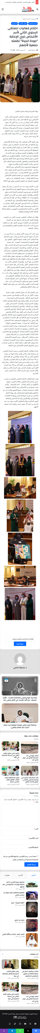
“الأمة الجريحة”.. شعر (17, 902)
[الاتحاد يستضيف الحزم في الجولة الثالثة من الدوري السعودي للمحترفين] (29, 964)
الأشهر (33, 875)
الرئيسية (33, 19)
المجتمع (14, 23)
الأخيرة (20, 875)
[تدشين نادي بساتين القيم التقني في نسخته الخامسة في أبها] (10, 746)
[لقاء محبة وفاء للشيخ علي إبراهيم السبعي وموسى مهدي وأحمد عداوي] (29, 771)
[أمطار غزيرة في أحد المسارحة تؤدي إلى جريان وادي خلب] (29, 747)
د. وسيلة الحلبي (32, 50)
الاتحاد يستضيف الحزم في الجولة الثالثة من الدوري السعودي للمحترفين (30, 973)
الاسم (36, 829)
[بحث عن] (37, 10)
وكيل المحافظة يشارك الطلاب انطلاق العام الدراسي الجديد (12, 779)
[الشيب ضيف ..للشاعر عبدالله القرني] (32, 940)
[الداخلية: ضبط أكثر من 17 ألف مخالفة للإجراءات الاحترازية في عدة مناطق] (32, 884)
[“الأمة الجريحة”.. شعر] (32, 909)
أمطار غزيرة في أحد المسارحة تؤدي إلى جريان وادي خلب (18, 2)
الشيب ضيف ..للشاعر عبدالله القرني (13, 934)
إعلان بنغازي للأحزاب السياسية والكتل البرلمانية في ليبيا (10, 973)
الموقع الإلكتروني (33, 847)
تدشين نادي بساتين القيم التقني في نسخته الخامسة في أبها (10, 755)
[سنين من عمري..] (32, 925)
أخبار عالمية (23, 23)
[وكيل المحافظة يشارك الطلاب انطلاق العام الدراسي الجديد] (10, 771)
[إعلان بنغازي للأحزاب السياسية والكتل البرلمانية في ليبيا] (10, 964)
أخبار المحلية (26, 19)
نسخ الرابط (20, 644)
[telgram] (4, 1024)
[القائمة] (3, 10)
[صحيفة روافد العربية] (28, 9)
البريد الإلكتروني (33, 838)
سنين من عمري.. (19, 920)
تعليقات (6, 875)
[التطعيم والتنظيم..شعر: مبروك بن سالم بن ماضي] (32, 895)
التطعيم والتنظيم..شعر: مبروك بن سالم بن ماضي (13, 893)
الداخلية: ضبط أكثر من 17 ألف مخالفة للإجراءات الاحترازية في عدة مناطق (13, 884)
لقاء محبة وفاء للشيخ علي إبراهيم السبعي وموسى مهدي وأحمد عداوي (29, 779)
